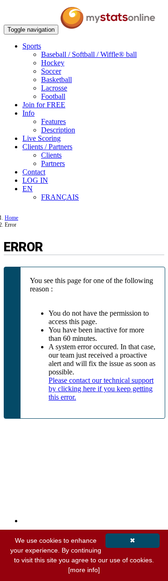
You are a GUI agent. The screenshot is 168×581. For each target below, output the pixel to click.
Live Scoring (41, 138)
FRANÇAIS (60, 197)
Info (28, 113)
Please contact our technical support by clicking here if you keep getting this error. (101, 388)
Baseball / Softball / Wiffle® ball (89, 54)
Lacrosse (54, 88)
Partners (53, 163)
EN (27, 189)
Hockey (52, 63)
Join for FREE (43, 105)
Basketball (56, 79)
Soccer (51, 71)
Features (53, 121)
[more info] (84, 570)
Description (58, 130)
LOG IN (35, 180)
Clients (51, 155)
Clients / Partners (47, 147)
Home (11, 217)
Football (53, 96)
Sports (31, 46)
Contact (33, 172)
